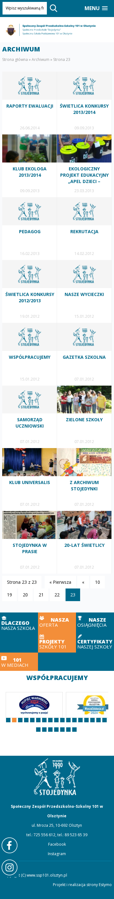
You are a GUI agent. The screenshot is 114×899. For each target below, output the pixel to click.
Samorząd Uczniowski (29, 417)
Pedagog (29, 228)
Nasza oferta (57, 621)
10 (97, 582)
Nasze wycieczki (84, 291)
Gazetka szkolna (84, 354)
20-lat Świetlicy (84, 542)
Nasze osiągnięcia (95, 621)
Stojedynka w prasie (29, 542)
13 (80, 720)
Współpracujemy (29, 354)
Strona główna (15, 59)
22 (57, 595)
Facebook (57, 844)
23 (68, 729)
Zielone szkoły (84, 417)
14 (86, 720)
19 (9, 595)
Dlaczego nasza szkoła (19, 623)
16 (98, 720)
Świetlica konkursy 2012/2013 (29, 291)
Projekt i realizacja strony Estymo (82, 884)
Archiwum (40, 59)
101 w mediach (19, 662)
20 (25, 595)
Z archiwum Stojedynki (84, 479)
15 (92, 720)
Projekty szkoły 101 (57, 641)
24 (74, 729)
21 (41, 595)
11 (68, 720)
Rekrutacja (84, 228)
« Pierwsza (60, 582)
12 (74, 720)
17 (104, 720)
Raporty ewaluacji (29, 103)
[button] (96, 8)
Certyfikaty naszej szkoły (95, 641)
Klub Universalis (29, 479)
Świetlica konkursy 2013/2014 (84, 103)
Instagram (57, 853)
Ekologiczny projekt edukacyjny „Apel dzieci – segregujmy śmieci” (84, 165)
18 (38, 729)
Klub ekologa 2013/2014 (29, 165)
